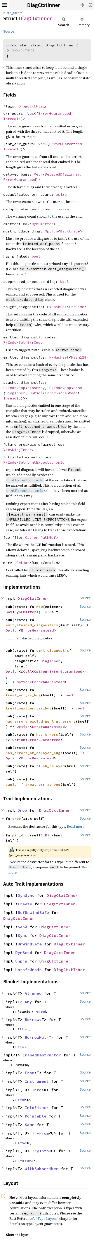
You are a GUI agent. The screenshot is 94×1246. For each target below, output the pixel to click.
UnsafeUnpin (28, 969)
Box (26, 224)
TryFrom (40, 1133)
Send (22, 926)
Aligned (33, 993)
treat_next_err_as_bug (29, 708)
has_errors (47, 734)
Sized (41, 1012)
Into (37, 1089)
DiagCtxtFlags (33, 106)
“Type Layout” (47, 1218)
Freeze (25, 903)
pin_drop (21, 835)
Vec (30, 113)
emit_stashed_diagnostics (32, 625)
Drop (22, 810)
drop (16, 818)
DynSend (23, 952)
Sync (22, 935)
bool (36, 256)
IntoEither (37, 1107)
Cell (27, 671)
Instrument (37, 1081)
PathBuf (48, 537)
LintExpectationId (45, 462)
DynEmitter (43, 224)
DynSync (26, 895)
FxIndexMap (14, 387)
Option (51, 231)
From (29, 1072)
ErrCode (76, 306)
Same (29, 1124)
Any (28, 1001)
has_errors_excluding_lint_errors (41, 721)
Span (77, 387)
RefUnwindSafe (33, 912)
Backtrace (70, 231)
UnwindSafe (30, 944)
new (39, 606)
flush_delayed (50, 766)
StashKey (36, 387)
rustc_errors (12, 13)
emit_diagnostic (52, 650)
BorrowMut (35, 1037)
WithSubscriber (41, 1168)
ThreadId (12, 118)
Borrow (32, 1019)
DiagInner (15, 393)
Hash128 (78, 357)
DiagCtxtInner (43, 5)
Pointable (35, 1116)
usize (61, 194)
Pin (48, 835)
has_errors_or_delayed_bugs (34, 753)
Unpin (21, 961)
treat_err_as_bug (23, 695)
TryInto (40, 1150)
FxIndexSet (14, 342)
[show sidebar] (4, 5)
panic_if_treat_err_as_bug (33, 784)
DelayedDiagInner (62, 174)
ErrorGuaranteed (54, 113)
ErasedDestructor (42, 1055)
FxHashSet (57, 306)
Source (8, 31)
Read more (75, 826)
